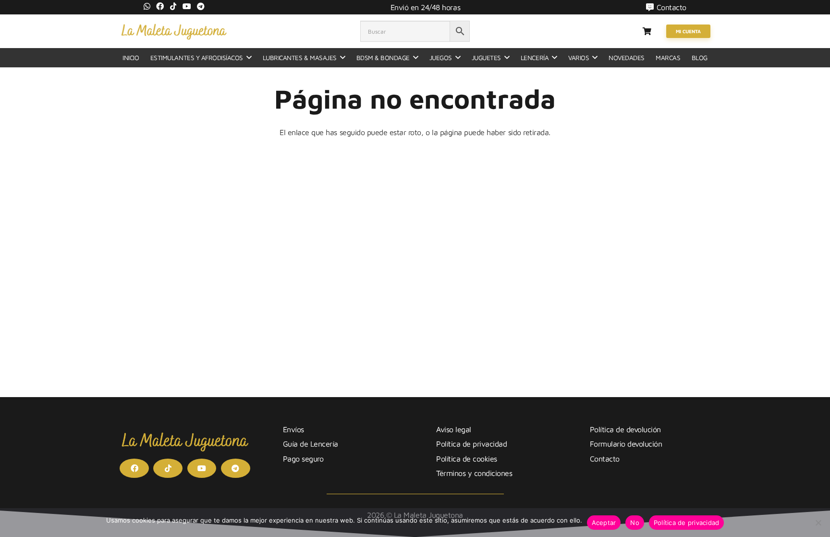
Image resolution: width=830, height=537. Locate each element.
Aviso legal (453, 429)
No (634, 522)
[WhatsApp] (147, 6)
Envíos (293, 429)
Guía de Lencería (310, 443)
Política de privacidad (471, 443)
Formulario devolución (626, 443)
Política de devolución (625, 429)
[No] (818, 522)
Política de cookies (466, 458)
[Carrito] (646, 31)
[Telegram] (201, 6)
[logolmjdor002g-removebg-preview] (174, 31)
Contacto (605, 458)
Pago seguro (303, 458)
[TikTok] (173, 6)
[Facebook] (160, 6)
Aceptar (604, 522)
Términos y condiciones (474, 473)
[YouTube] (187, 6)
